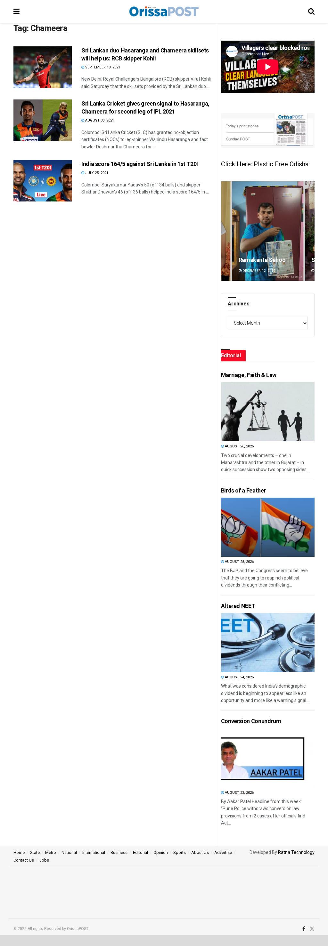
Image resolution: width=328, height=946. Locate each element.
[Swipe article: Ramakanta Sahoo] (267, 231)
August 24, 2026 (239, 677)
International (93, 852)
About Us (200, 852)
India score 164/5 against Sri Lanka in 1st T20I (139, 164)
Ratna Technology (296, 852)
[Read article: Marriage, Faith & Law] (255, 411)
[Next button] (310, 231)
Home (19, 852)
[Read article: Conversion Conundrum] (255, 758)
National (69, 852)
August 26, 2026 (239, 446)
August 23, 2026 (239, 793)
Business (119, 852)
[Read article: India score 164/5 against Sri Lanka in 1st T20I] (42, 180)
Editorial (140, 852)
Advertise (223, 852)
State (35, 852)
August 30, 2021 (99, 120)
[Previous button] (226, 231)
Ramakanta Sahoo (262, 259)
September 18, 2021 (102, 67)
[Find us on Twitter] (312, 929)
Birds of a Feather (243, 490)
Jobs (44, 860)
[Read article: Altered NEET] (255, 642)
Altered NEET (238, 606)
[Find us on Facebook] (303, 929)
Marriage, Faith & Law (248, 375)
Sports (179, 852)
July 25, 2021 (96, 173)
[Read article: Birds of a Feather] (255, 527)
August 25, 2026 (239, 562)
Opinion (160, 852)
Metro (50, 852)
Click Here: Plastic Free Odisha (264, 164)
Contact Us (23, 860)
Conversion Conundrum (251, 721)
